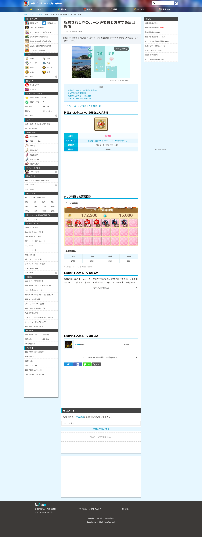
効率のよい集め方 (101, 287)
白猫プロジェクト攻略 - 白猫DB (46, 3)
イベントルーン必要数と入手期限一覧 (83, 105)
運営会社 (99, 518)
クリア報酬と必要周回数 (77, 93)
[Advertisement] (101, 172)
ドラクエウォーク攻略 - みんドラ (90, 509)
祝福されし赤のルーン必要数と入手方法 (82, 90)
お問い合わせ (109, 518)
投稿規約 (80, 416)
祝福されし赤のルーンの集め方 (79, 96)
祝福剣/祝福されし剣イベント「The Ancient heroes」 (108, 141)
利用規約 (91, 518)
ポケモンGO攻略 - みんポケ (44, 512)
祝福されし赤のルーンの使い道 (79, 98)
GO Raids (125, 509)
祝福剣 (77, 344)
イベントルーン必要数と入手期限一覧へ (101, 357)
